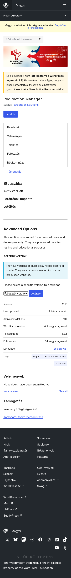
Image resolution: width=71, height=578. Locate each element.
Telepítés (12, 145)
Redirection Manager (22, 99)
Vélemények (14, 136)
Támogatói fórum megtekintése (23, 417)
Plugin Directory (12, 15)
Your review (10, 391)
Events (41, 474)
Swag (42, 486)
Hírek (6, 444)
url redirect (60, 363)
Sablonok (43, 444)
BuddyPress (12, 515)
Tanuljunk (9, 468)
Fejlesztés (13, 153)
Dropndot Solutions (26, 104)
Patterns (42, 456)
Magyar (16, 531)
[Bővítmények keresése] (40, 39)
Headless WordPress (55, 356)
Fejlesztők (9, 480)
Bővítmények (45, 450)
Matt (8, 503)
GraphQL (37, 356)
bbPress (10, 509)
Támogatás (14, 171)
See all (63, 391)
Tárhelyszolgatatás (15, 450)
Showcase (43, 438)
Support (8, 474)
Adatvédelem (11, 456)
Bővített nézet (16, 162)
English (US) (61, 348)
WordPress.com (15, 497)
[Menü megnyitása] (65, 5)
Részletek (13, 127)
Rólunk (7, 438)
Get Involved (45, 468)
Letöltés (11, 114)
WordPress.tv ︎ (13, 486)
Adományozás (48, 480)
